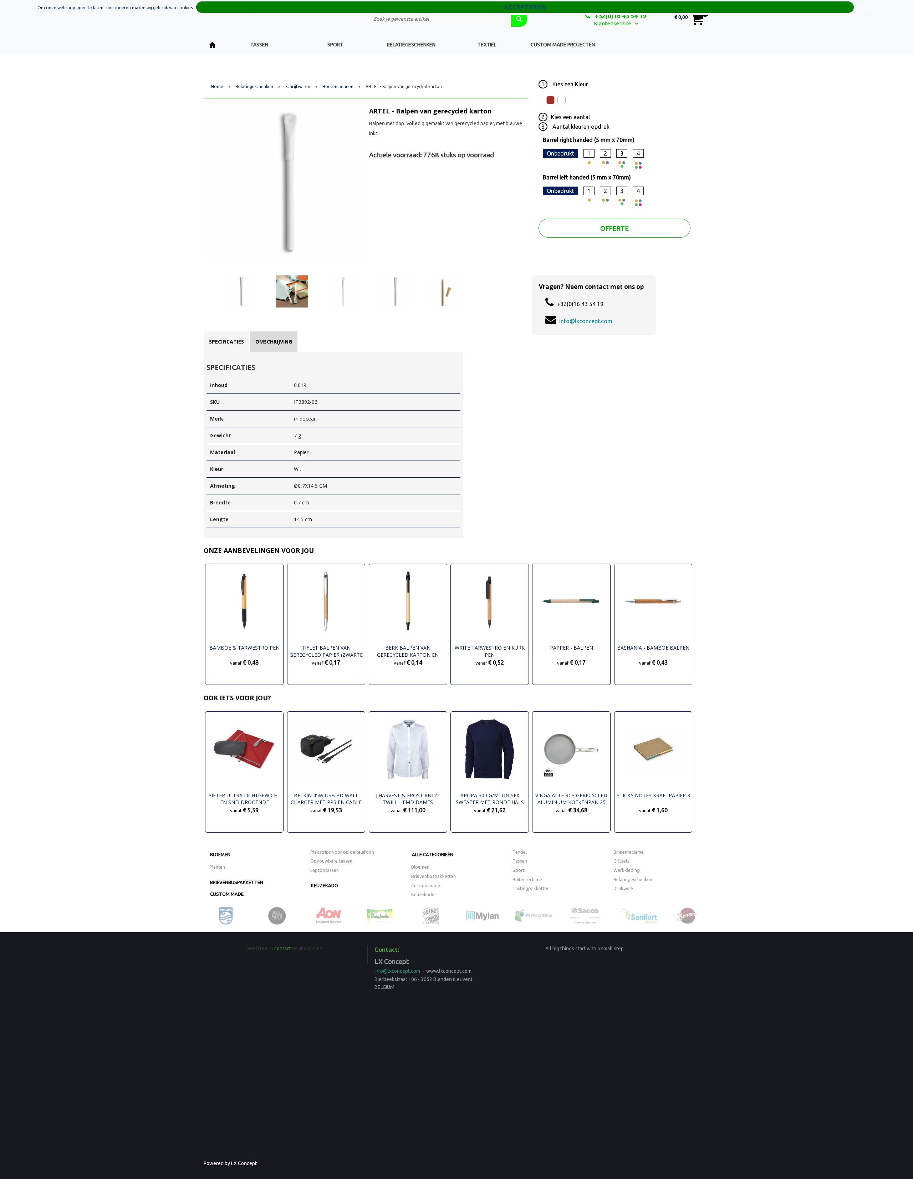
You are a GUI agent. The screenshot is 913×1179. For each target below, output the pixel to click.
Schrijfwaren (297, 87)
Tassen (259, 44)
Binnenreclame (628, 851)
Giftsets (621, 860)
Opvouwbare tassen (331, 860)
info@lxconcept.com (585, 321)
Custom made (227, 893)
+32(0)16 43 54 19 (619, 15)
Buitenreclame (527, 879)
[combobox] (437, 19)
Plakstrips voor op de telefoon (342, 851)
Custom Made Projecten (563, 44)
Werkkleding (626, 870)
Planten (217, 866)
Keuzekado (324, 885)
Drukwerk (623, 888)
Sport (335, 44)
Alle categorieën (432, 854)
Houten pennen (337, 87)
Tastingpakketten (531, 888)
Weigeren (866, 7)
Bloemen (220, 854)
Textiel (487, 44)
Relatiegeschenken (411, 44)
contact (282, 948)
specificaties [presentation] (226, 341)
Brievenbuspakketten (236, 882)
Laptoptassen (324, 870)
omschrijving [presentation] (273, 341)
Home (212, 44)
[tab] (226, 341)
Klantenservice (612, 23)
